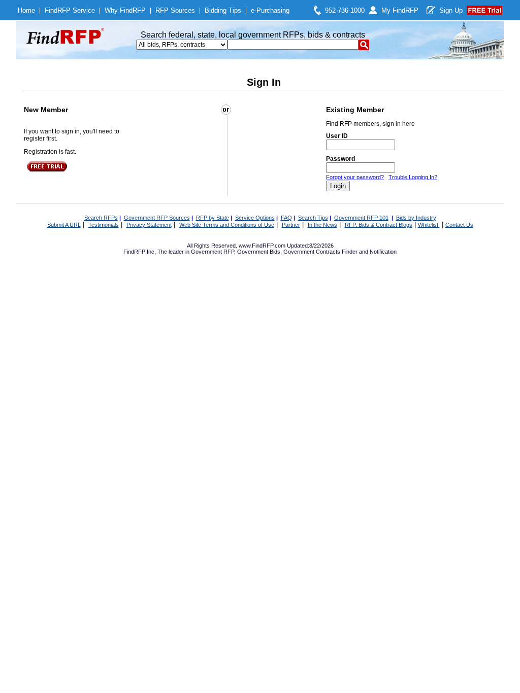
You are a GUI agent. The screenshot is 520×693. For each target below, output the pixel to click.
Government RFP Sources (157, 218)
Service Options (255, 218)
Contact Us (459, 225)
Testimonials (103, 225)
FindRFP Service (70, 10)
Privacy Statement (149, 225)
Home (26, 10)
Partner (291, 225)
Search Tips (313, 218)
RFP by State (212, 218)
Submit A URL (64, 225)
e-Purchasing (270, 10)
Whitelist (429, 225)
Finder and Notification (369, 252)
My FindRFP (399, 10)
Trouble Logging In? (412, 177)
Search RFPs (101, 218)
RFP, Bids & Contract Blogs (378, 225)
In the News (322, 225)
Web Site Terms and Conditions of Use (226, 225)
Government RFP (212, 252)
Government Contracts (311, 252)
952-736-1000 (345, 10)
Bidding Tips (223, 10)
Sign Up (451, 10)
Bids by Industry (416, 218)
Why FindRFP (125, 10)
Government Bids (258, 252)
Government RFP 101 (361, 218)
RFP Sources (175, 10)
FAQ (286, 218)
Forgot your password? (355, 177)
